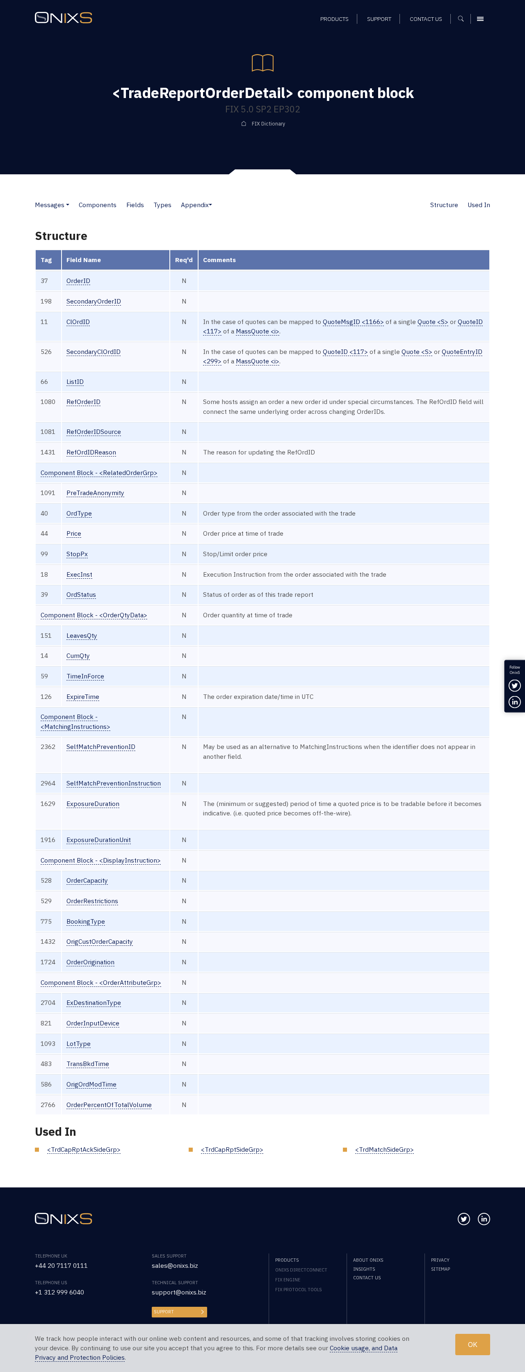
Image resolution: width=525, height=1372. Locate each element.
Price (73, 533)
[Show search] (464, 19)
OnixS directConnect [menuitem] (301, 1270)
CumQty (78, 655)
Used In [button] (479, 205)
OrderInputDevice (92, 1023)
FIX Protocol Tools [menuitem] (298, 1289)
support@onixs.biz (179, 1292)
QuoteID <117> (345, 351)
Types (162, 205)
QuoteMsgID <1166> (353, 321)
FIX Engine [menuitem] (287, 1280)
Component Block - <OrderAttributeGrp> (101, 982)
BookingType (85, 921)
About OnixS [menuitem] (368, 1260)
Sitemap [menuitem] (440, 1269)
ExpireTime (82, 696)
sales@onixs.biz (175, 1265)
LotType (78, 1043)
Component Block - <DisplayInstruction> (101, 860)
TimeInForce (85, 676)
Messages (49, 205)
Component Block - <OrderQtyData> (94, 615)
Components (97, 205)
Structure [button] (444, 205)
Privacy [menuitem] (440, 1260)
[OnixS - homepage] (63, 17)
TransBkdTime (87, 1063)
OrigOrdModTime (91, 1084)
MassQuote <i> (257, 331)
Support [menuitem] (379, 19)
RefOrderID (83, 401)
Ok (472, 1344)
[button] (67, 205)
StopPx (77, 554)
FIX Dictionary (268, 123)
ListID (75, 381)
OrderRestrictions (92, 901)
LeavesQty (81, 635)
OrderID (78, 280)
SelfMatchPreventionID (100, 746)
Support (164, 1312)
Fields (135, 205)
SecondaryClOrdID (93, 351)
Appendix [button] (195, 205)
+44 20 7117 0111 (61, 1265)
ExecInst (79, 574)
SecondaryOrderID (93, 301)
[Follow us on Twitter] (464, 1219)
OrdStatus (81, 594)
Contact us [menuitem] (426, 19)
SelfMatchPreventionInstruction (113, 783)
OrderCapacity (87, 880)
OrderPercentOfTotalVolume (109, 1104)
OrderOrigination (90, 962)
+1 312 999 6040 (59, 1292)
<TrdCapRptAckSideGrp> (84, 1149)
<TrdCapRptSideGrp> (232, 1149)
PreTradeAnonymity (95, 493)
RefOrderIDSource (93, 431)
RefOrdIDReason (91, 452)
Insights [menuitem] (364, 1269)
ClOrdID (78, 321)
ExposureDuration (92, 803)
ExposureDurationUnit (98, 840)
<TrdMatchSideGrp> (384, 1149)
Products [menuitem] (334, 19)
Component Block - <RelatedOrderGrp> (99, 472)
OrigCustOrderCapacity (99, 941)
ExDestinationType (93, 1002)
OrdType (79, 513)
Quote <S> (433, 321)
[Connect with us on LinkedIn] (484, 1219)
